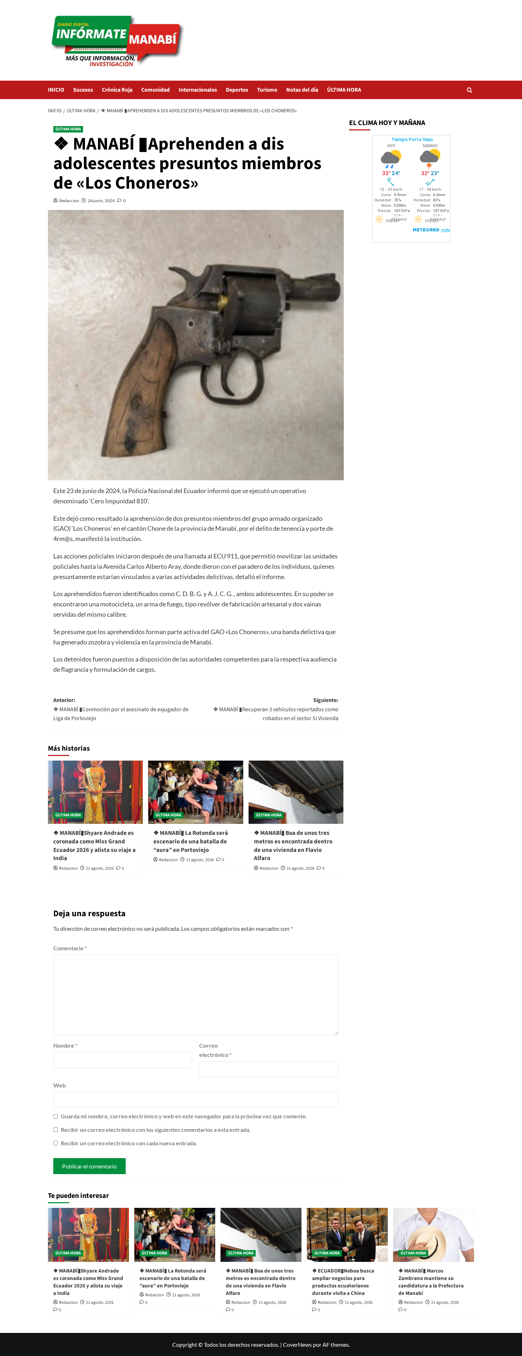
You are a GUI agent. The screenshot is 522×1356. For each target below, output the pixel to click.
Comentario (70, 948)
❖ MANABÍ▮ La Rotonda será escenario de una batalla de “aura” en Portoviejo (190, 841)
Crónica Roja (117, 90)
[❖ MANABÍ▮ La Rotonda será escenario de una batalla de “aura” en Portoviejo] (195, 792)
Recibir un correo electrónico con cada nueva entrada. (129, 1143)
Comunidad (155, 90)
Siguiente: (275, 709)
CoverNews (297, 1344)
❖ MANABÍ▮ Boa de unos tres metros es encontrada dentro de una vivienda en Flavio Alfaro (293, 846)
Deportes (237, 90)
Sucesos (83, 90)
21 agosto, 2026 (100, 868)
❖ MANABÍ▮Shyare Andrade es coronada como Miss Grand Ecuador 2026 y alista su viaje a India (94, 846)
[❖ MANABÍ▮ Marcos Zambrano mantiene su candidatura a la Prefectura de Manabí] (433, 1235)
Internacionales (198, 90)
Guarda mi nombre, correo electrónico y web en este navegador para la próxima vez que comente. (184, 1116)
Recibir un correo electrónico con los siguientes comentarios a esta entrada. (156, 1129)
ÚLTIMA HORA (344, 90)
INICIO (56, 90)
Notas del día (302, 90)
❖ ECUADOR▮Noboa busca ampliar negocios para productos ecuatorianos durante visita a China (343, 1282)
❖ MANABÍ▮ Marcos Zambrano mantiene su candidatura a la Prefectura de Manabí (431, 1282)
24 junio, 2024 (101, 200)
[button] (469, 90)
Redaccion (69, 200)
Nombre (65, 1045)
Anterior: (121, 709)
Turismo (267, 90)
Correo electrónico (215, 1050)
